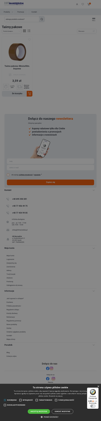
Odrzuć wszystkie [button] (62, 411)
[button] (50, 417)
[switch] (92, 406)
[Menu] (97, 389)
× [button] (98, 386)
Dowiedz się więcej (55, 396)
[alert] (50, 210)
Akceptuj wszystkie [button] (39, 411)
